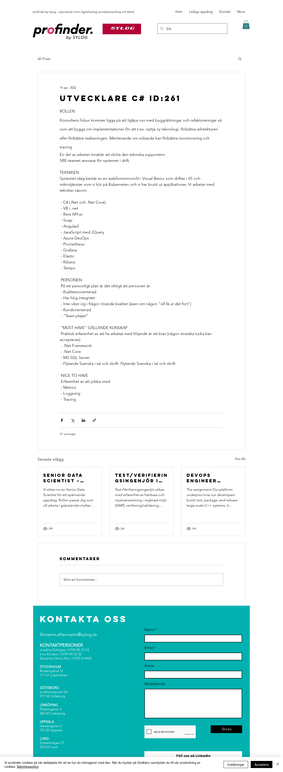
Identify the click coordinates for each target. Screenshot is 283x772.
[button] (246, 24)
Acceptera (261, 764)
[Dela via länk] (94, 420)
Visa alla (240, 459)
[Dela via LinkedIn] (83, 420)
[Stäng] (277, 764)
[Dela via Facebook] (62, 420)
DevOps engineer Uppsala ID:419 (211, 477)
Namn (149, 630)
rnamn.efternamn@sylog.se (70, 634)
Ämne (149, 666)
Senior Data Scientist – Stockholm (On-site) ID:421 (68, 477)
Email (148, 647)
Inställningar (235, 764)
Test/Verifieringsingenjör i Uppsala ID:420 (141, 477)
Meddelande (154, 684)
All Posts (44, 59)
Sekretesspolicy (28, 766)
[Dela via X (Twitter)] (73, 420)
